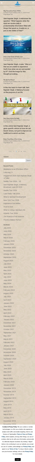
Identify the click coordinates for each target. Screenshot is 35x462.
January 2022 (9, 320)
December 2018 (10, 421)
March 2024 (8, 287)
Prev (10, 151)
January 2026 (9, 244)
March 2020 (8, 378)
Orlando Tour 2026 (11, 213)
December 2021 (10, 323)
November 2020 (10, 352)
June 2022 (8, 306)
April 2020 (7, 375)
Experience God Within (12, 203)
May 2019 (7, 408)
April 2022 (7, 313)
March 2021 (8, 339)
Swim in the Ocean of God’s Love (13, 57)
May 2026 (7, 234)
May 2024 (7, 283)
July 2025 (7, 264)
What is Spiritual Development (15, 197)
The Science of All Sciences (14, 216)
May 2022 (7, 310)
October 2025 (9, 254)
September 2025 (10, 257)
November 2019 (10, 392)
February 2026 (9, 241)
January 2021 (9, 346)
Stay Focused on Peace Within (12, 11)
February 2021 (9, 342)
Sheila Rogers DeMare (11, 12)
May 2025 (7, 270)
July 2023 (7, 297)
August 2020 (8, 362)
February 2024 (9, 290)
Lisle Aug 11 (8, 172)
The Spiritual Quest (9, 80)
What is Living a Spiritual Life (14, 210)
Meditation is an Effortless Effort (16, 169)
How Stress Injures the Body (11, 118)
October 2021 (9, 329)
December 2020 (10, 349)
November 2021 (10, 326)
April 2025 (7, 274)
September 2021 (10, 333)
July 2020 (7, 365)
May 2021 (7, 336)
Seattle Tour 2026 (10, 190)
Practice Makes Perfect (12, 220)
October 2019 (9, 395)
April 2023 (7, 300)
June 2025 (8, 267)
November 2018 (10, 424)
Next (24, 151)
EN (1, 3)
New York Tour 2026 (11, 200)
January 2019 (9, 418)
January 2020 (9, 385)
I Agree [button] (18, 459)
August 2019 (8, 401)
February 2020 (9, 382)
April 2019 (7, 411)
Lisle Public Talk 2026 (12, 194)
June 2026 (8, 231)
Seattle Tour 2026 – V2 (12, 181)
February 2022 (9, 316)
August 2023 (8, 293)
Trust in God (8, 207)
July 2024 (7, 277)
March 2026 (8, 238)
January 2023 (9, 303)
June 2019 (8, 405)
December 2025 (10, 248)
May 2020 (7, 372)
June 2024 (8, 280)
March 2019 (8, 414)
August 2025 (8, 261)
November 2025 (10, 251)
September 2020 (10, 359)
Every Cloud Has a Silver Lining (12, 139)
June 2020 (8, 369)
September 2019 (10, 398)
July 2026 (7, 228)
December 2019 (10, 388)
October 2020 (9, 355)
